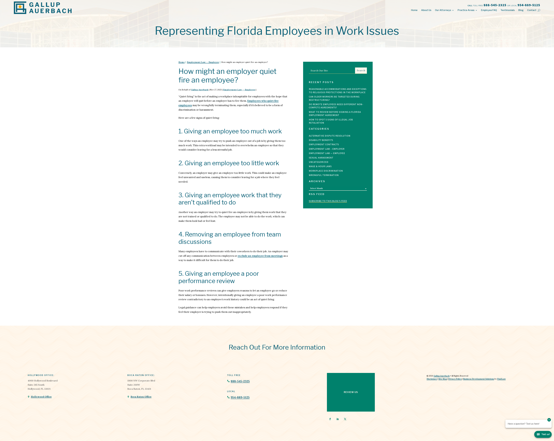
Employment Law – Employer (327, 148)
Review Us (351, 392)
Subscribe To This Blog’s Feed (328, 200)
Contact (531, 10)
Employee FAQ (489, 10)
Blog (521, 10)
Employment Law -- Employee (239, 89)
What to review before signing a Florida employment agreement (335, 113)
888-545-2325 (495, 5)
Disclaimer (432, 379)
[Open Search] (539, 10)
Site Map (442, 379)
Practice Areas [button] (466, 10)
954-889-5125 (528, 5)
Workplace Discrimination (326, 170)
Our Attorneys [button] (443, 10)
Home (414, 10)
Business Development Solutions (478, 379)
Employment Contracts (324, 144)
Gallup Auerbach (199, 89)
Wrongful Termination (324, 175)
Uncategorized (318, 162)
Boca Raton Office (141, 396)
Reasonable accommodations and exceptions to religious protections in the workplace (337, 91)
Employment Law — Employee (327, 153)
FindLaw (501, 379)
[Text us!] (543, 435)
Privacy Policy (455, 379)
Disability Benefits (321, 140)
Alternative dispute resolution (329, 135)
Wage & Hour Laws (320, 166)
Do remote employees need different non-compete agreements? (336, 106)
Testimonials (507, 10)
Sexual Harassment (321, 157)
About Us (426, 10)
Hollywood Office (41, 396)
